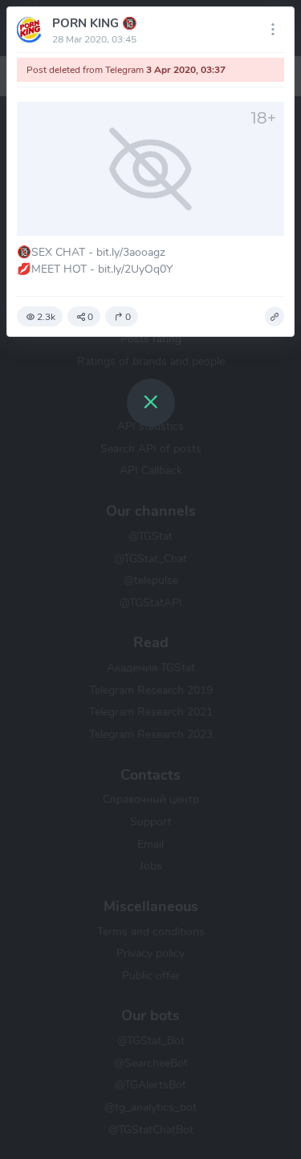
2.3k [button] (46, 316)
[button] (274, 316)
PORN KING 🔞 (94, 23)
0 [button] (90, 316)
